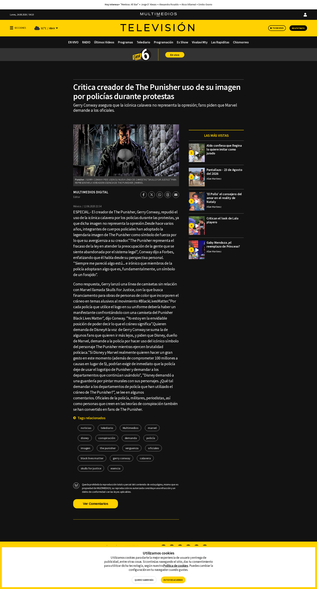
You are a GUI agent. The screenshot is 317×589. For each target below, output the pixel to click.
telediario (107, 428)
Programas (125, 42)
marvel (152, 428)
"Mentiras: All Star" (130, 4)
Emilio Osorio (205, 4)
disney (85, 438)
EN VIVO (73, 42)
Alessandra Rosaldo (169, 4)
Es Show (182, 42)
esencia (115, 468)
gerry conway (121, 458)
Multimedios (130, 428)
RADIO (86, 42)
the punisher (108, 448)
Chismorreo (241, 42)
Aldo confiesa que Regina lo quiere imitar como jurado (224, 149)
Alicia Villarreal (188, 4)
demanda (131, 438)
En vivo (174, 55)
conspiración (106, 438)
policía (150, 438)
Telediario (143, 42)
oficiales (153, 448)
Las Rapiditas (220, 42)
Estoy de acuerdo (173, 580)
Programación (163, 42)
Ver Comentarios (95, 504)
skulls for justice (91, 468)
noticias (86, 428)
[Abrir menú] (11, 28)
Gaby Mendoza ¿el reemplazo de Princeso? (223, 244)
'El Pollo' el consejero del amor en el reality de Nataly (224, 198)
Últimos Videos (104, 42)
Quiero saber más (144, 580)
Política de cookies (175, 566)
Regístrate (298, 28)
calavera (145, 458)
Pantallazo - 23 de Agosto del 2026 (224, 172)
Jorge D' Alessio (149, 4)
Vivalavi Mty (199, 42)
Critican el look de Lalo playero (222, 220)
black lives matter (92, 458)
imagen (85, 448)
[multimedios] (158, 14)
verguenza (132, 448)
